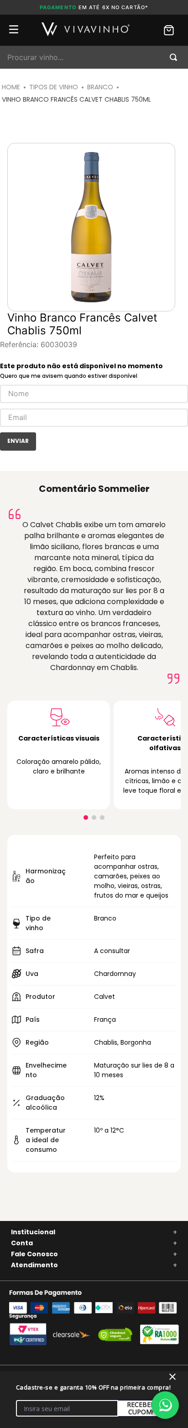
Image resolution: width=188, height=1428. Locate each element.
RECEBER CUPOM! (141, 1408)
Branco (100, 87)
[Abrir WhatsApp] (165, 1405)
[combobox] (94, 57)
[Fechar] (172, 1376)
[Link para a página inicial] (11, 87)
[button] (86, 817)
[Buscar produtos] (175, 57)
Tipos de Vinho (53, 87)
